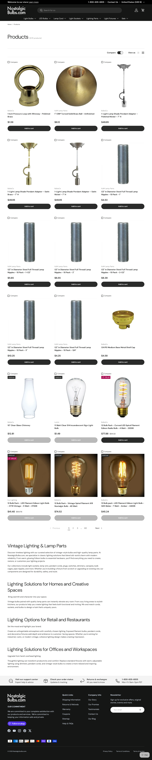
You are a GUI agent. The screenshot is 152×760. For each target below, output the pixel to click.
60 (85, 528)
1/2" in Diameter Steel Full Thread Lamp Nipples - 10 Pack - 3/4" (73, 349)
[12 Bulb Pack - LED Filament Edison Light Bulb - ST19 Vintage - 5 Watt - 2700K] (29, 475)
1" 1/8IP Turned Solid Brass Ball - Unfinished (74, 114)
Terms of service (138, 751)
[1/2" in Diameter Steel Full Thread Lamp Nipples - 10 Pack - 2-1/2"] (122, 241)
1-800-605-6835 (96, 2)
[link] (54, 528)
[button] (143, 10)
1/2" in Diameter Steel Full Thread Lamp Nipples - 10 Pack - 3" (26, 349)
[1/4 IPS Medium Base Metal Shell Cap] (122, 319)
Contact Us (113, 2)
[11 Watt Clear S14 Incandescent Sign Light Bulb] (76, 397)
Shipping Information (71, 699)
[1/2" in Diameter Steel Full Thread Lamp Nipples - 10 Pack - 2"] (76, 241)
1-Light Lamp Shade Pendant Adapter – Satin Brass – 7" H (28, 193)
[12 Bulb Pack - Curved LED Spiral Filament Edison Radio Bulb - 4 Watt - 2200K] (122, 397)
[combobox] (79, 10)
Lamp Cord (58, 18)
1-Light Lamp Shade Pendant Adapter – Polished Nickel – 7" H (119, 115)
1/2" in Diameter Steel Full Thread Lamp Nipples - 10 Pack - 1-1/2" (26, 271)
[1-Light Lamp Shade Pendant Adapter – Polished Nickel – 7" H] (122, 86)
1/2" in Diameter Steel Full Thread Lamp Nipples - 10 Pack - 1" (119, 193)
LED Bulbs (43, 18)
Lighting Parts (92, 18)
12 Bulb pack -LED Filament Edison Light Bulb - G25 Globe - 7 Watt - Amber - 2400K (122, 504)
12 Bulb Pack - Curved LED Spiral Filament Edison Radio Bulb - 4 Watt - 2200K (120, 426)
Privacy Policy (107, 751)
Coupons (66, 714)
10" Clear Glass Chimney (19, 425)
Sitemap (66, 719)
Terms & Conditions (123, 751)
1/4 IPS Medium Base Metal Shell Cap (118, 347)
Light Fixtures (110, 18)
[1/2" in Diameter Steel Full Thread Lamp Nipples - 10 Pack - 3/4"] (76, 319)
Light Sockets (75, 18)
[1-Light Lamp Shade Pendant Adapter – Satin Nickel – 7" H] (76, 163)
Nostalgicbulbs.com (19, 751)
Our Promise (93, 704)
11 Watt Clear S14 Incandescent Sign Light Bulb (74, 426)
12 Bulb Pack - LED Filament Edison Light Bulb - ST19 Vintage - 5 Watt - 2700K (28, 504)
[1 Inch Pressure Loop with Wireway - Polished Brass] (29, 86)
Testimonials (93, 709)
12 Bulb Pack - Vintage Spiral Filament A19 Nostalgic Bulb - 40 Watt (74, 504)
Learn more (33, 2)
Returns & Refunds (70, 704)
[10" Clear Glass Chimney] (29, 397)
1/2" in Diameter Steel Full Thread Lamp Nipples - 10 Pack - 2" (73, 271)
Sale (123, 18)
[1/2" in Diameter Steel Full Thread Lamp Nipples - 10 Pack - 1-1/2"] (29, 241)
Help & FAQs (67, 723)
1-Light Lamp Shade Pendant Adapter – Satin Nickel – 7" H (75, 193)
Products (17, 24)
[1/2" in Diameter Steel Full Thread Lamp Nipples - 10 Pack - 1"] (122, 163)
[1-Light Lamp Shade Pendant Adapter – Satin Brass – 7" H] (29, 163)
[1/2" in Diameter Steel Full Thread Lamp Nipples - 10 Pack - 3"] (29, 319)
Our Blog (92, 719)
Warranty (66, 709)
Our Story (92, 699)
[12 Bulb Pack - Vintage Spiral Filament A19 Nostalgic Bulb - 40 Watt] (76, 475)
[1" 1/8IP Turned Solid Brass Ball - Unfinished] (76, 86)
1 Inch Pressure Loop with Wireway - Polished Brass (29, 115)
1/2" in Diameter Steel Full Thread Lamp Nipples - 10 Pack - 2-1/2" (119, 271)
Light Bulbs (28, 18)
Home (10, 24)
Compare (111, 52)
